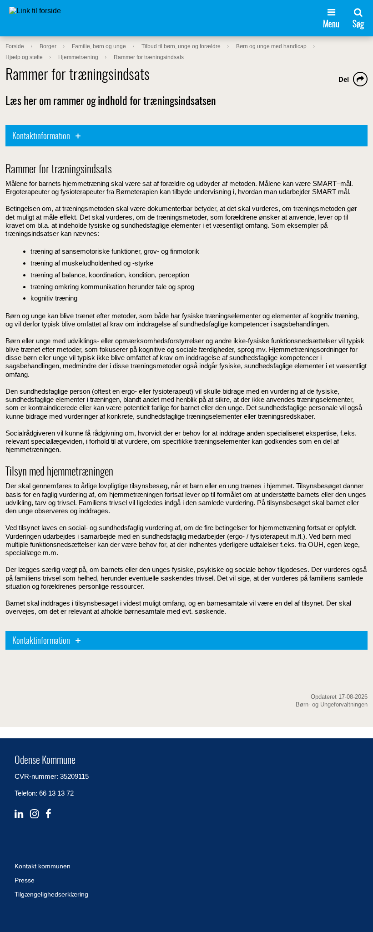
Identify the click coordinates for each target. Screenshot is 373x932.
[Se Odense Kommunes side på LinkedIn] (19, 814)
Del (343, 79)
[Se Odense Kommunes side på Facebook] (48, 814)
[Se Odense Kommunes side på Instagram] (34, 814)
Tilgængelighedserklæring (51, 894)
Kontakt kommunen (43, 866)
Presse (25, 880)
